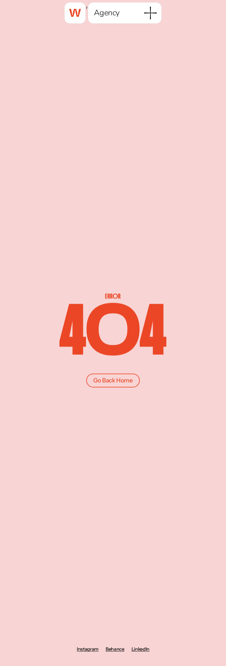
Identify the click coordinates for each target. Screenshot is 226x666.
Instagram (87, 649)
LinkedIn (140, 649)
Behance (114, 649)
